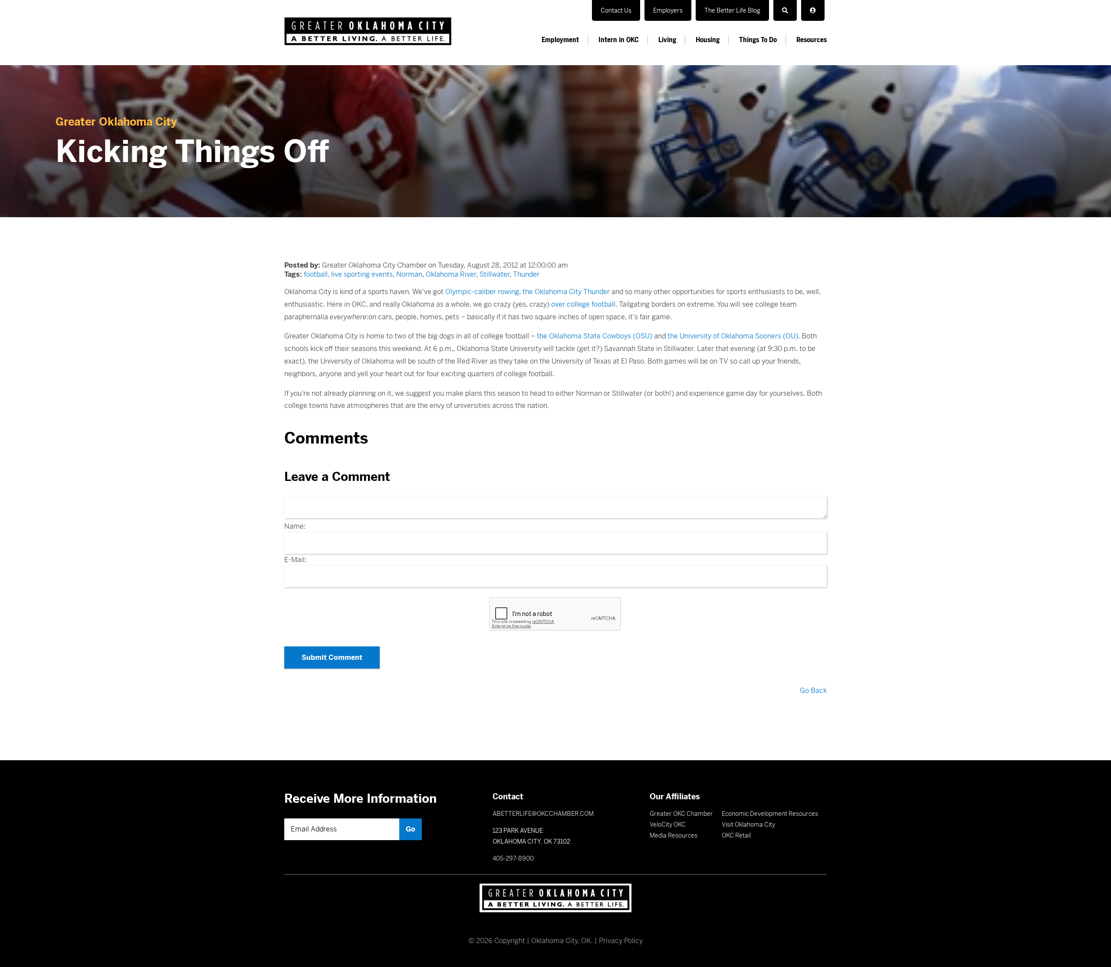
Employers (668, 10)
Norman (409, 274)
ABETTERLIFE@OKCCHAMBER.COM (543, 814)
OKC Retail (736, 835)
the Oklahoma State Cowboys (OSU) (594, 336)
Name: (295, 526)
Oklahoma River (451, 274)
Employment (560, 40)
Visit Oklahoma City (748, 824)
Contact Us (616, 10)
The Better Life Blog (732, 10)
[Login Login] (813, 10)
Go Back (813, 690)
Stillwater (494, 274)
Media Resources (673, 835)
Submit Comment (332, 657)
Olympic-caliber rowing (482, 291)
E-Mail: (295, 559)
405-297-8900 (513, 858)
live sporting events (362, 274)
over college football (583, 304)
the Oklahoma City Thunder (566, 291)
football (316, 274)
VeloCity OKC (668, 824)
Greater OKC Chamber (681, 814)
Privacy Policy (621, 940)
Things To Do (758, 40)
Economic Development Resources (770, 814)
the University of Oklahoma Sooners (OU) (732, 336)
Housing (708, 40)
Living (667, 40)
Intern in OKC (618, 40)
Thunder (526, 274)
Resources (811, 40)
